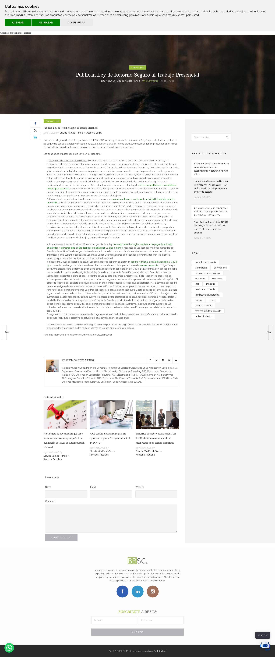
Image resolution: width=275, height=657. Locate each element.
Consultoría (201, 267)
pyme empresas (203, 305)
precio (198, 300)
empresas (217, 278)
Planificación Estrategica (207, 294)
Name (48, 487)
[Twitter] (156, 360)
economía (200, 278)
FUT (197, 284)
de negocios (220, 267)
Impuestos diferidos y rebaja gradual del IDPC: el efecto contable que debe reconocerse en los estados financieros (156, 438)
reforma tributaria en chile (208, 311)
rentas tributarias (203, 316)
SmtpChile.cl (160, 651)
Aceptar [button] (18, 22)
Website (139, 487)
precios (212, 300)
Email (93, 487)
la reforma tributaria (205, 289)
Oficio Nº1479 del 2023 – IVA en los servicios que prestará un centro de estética (210, 188)
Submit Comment (61, 537)
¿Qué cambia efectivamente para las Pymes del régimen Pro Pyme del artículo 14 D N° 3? (110, 438)
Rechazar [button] (46, 22)
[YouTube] (169, 360)
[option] (65, 431)
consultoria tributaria (205, 262)
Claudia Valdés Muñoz (128, 81)
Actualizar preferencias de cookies (15, 33)
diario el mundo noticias (207, 273)
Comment (50, 501)
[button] (9, 648)
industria (210, 284)
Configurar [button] (76, 22)
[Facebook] (150, 360)
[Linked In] (175, 360)
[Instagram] (163, 360)
